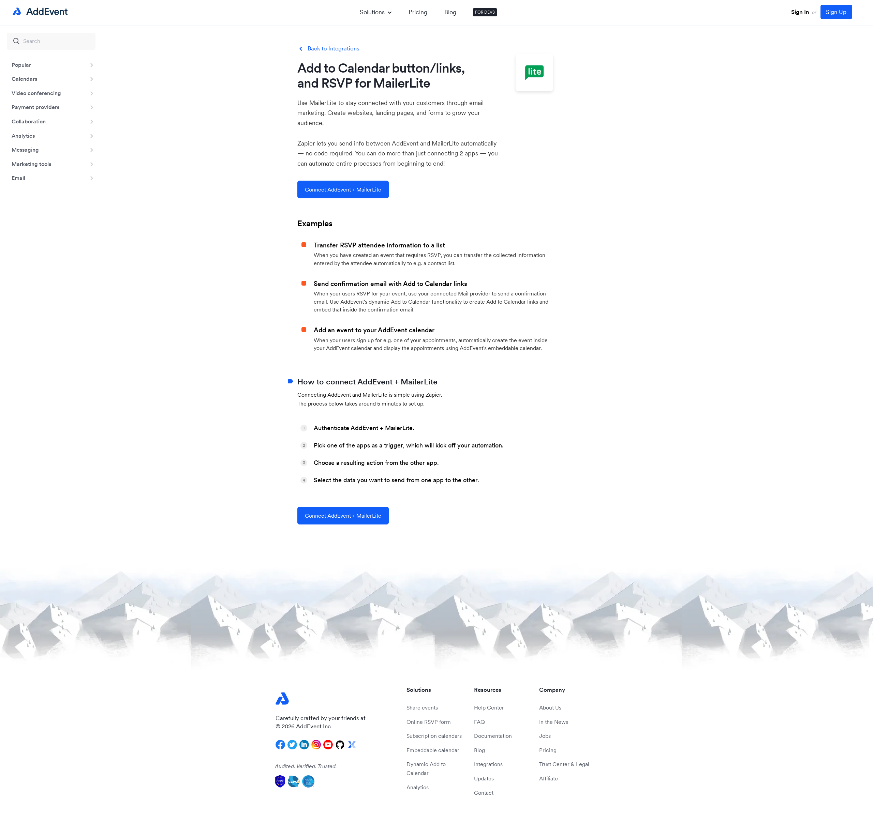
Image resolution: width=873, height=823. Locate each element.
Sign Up (836, 12)
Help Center (489, 707)
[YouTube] (328, 744)
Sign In (800, 12)
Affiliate (548, 778)
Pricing (418, 12)
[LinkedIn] (304, 744)
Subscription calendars (434, 735)
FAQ (479, 721)
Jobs (545, 735)
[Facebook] (280, 744)
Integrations (488, 764)
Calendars (24, 78)
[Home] (39, 11)
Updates (484, 778)
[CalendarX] (352, 744)
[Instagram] (316, 744)
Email (18, 177)
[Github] (340, 744)
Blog (450, 12)
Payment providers (35, 107)
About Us (550, 707)
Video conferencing (36, 93)
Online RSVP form (428, 721)
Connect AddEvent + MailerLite (343, 189)
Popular (21, 64)
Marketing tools (31, 164)
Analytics (23, 135)
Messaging (25, 149)
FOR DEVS (485, 12)
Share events (422, 707)
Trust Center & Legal (564, 764)
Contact (483, 792)
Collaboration (29, 121)
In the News (553, 721)
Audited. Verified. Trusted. (306, 766)
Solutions (372, 12)
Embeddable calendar (432, 750)
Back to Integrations (333, 48)
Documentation (493, 735)
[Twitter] (292, 744)
